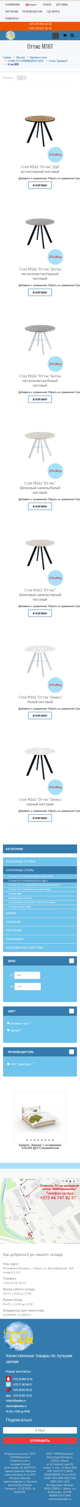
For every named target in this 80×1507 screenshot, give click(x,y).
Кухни (11, 913)
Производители (32, 11)
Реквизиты (11, 18)
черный (16, 1030)
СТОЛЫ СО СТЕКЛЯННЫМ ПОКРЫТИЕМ (29, 889)
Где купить (53, 11)
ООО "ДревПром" (22, 1064)
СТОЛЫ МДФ (15, 894)
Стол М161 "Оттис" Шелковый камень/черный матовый (40, 595)
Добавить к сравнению (32, 178)
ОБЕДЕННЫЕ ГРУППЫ (19, 898)
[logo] (9, 35)
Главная (7, 57)
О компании (12, 4)
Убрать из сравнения (61, 178)
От (12, 975)
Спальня (13, 922)
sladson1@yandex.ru (16, 1406)
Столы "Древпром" (58, 61)
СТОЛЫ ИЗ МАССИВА (19, 907)
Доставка (62, 4)
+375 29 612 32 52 (40, 28)
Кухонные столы (38, 57)
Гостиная (14, 930)
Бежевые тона (20, 1023)
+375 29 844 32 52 (40, 24)
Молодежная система (24, 947)
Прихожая (14, 939)
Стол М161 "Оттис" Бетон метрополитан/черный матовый (40, 274)
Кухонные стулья (20, 861)
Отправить (40, 1441)
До (12, 986)
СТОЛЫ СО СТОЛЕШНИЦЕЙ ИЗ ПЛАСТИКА (30, 876)
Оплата (47, 4)
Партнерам (11, 11)
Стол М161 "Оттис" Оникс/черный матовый (40, 801)
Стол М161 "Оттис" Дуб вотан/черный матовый (40, 169)
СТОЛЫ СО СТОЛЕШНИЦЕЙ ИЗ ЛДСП (25, 61)
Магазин (21, 57)
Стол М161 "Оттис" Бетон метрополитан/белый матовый (40, 381)
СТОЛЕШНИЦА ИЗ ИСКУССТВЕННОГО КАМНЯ (32, 902)
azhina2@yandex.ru (16, 1400)
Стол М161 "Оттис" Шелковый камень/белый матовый (40, 488)
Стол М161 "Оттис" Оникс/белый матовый (40, 699)
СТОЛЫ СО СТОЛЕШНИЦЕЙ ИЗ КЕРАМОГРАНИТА (34, 885)
